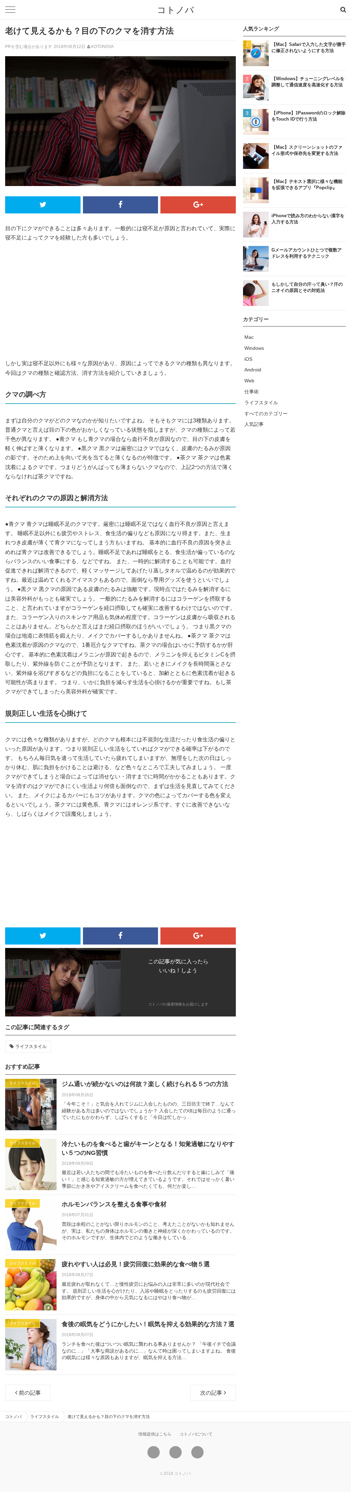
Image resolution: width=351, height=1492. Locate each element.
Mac (249, 337)
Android (252, 369)
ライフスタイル (31, 1046)
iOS (248, 359)
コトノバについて (196, 1434)
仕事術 (251, 391)
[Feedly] (197, 1452)
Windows (254, 348)
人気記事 (254, 424)
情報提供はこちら (154, 1434)
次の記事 (211, 1393)
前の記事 (30, 1393)
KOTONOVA (102, 46)
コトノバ (175, 10)
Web (249, 380)
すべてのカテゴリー (266, 413)
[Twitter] (153, 1452)
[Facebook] (175, 1452)
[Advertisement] (120, 300)
